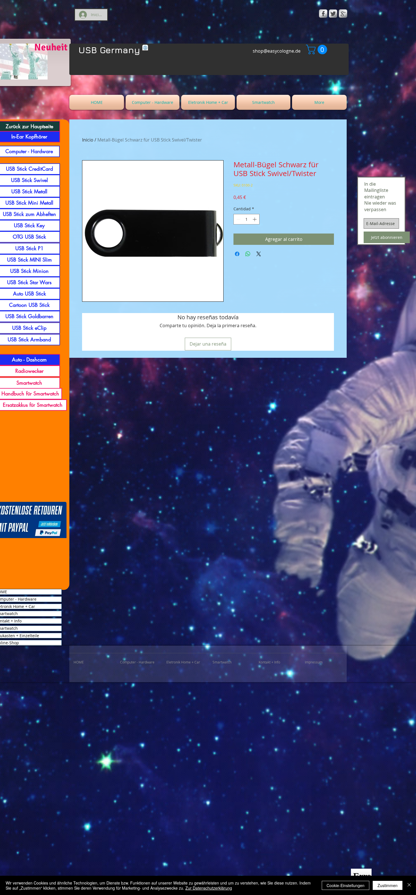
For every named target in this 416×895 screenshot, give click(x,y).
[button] (317, 49)
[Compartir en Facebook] (237, 253)
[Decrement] (237, 219)
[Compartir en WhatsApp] (248, 253)
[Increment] (255, 219)
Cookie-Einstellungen (345, 885)
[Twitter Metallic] (333, 13)
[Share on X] (258, 253)
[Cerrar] (409, 885)
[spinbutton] (246, 219)
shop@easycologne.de (277, 51)
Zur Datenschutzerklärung (208, 888)
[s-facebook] (323, 13)
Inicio (87, 140)
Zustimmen (388, 885)
